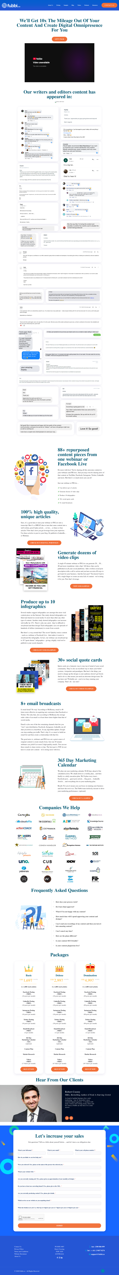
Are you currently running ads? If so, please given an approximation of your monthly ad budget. (46, 1179)
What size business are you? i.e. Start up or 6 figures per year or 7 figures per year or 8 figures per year (48, 1208)
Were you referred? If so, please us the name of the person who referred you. (41, 1164)
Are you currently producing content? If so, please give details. (36, 1193)
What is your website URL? (26, 1172)
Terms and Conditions (21, 1251)
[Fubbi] (11, 5)
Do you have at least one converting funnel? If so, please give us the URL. (40, 1186)
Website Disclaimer (20, 1254)
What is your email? (53, 1150)
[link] (87, 526)
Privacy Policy (19, 1249)
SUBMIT (59, 1225)
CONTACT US (109, 5)
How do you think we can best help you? (30, 1157)
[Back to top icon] (103, 1271)
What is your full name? (25, 1150)
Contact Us (17, 1247)
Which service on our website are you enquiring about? (34, 1200)
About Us (17, 1256)
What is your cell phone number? (85, 1150)
